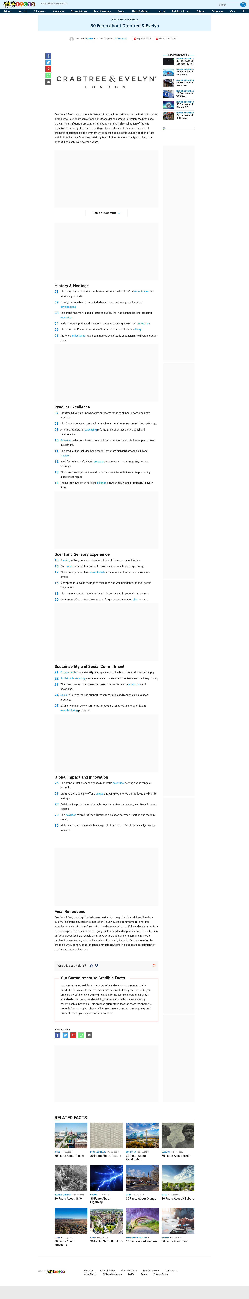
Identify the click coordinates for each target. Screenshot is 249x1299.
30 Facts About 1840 (68, 1198)
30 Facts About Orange (141, 1198)
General (121, 11)
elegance (82, 949)
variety (67, 560)
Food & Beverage (102, 11)
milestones (78, 335)
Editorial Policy (107, 1270)
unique (99, 793)
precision (99, 461)
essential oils (97, 572)
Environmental (68, 672)
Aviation (23, 11)
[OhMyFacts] (20, 4)
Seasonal (65, 440)
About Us (88, 1270)
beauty (115, 940)
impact (59, 142)
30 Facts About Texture (105, 1156)
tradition (65, 455)
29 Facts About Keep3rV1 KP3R (184, 62)
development (68, 306)
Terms (144, 1274)
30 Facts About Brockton (106, 1241)
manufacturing (69, 710)
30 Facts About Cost (175, 1241)
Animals (8, 11)
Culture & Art (40, 11)
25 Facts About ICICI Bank (184, 116)
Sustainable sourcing (72, 678)
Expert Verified (144, 38)
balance (101, 482)
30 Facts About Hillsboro (178, 1198)
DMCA (131, 1274)
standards (67, 999)
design (138, 329)
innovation (144, 323)
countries (118, 782)
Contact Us (171, 1270)
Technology (217, 11)
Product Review (151, 1270)
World (233, 11)
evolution (71, 814)
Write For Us (90, 1274)
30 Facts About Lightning (100, 1200)
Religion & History (181, 11)
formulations (141, 291)
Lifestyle (161, 11)
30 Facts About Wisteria (142, 1241)
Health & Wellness (141, 11)
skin (135, 599)
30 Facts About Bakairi (176, 1156)
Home (114, 19)
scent (70, 566)
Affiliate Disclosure (112, 1274)
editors (125, 999)
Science (200, 11)
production (134, 684)
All (244, 11)
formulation (93, 926)
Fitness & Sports (79, 11)
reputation (66, 317)
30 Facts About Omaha (70, 1156)
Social (63, 694)
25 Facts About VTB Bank (184, 95)
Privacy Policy (160, 1274)
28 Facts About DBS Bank (184, 73)
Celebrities (58, 11)
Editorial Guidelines (168, 38)
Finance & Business (129, 19)
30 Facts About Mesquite (65, 1243)
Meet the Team (129, 1270)
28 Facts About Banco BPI (184, 84)
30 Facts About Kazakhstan (136, 1157)
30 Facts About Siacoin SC (184, 106)
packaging (91, 429)
